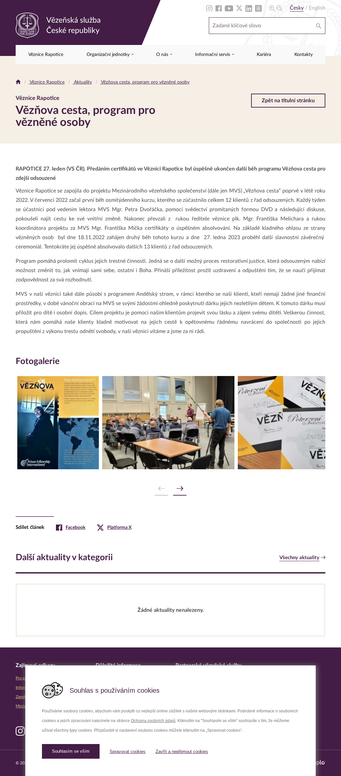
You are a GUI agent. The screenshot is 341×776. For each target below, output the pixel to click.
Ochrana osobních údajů (153, 720)
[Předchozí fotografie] (161, 488)
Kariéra (264, 54)
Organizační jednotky (109, 54)
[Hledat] (318, 25)
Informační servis (213, 54)
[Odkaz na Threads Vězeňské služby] (258, 8)
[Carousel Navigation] (170, 488)
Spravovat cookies (128, 751)
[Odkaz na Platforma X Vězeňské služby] (239, 8)
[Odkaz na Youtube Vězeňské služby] (229, 8)
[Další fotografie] (179, 488)
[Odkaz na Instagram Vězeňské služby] (209, 8)
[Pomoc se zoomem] (275, 8)
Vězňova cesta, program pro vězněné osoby (144, 82)
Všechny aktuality (299, 557)
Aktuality (82, 82)
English (317, 8)
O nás (163, 54)
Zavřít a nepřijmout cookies (182, 751)
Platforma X (119, 527)
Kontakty (303, 54)
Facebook (75, 527)
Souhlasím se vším (71, 751)
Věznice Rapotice (45, 54)
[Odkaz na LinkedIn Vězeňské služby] (248, 8)
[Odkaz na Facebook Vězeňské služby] (218, 8)
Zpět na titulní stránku (288, 100)
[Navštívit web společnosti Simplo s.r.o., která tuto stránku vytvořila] (316, 763)
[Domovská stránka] (18, 82)
